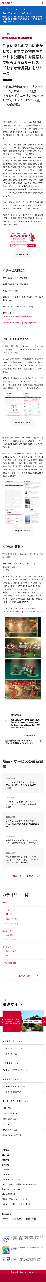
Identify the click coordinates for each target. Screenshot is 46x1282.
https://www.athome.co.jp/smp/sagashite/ (19, 323)
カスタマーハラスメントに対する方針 (16, 1204)
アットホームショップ (10, 1054)
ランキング (6, 947)
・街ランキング (10, 955)
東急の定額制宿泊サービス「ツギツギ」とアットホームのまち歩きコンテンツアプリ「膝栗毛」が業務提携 (22, 860)
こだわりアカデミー (10, 1113)
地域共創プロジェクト (10, 1130)
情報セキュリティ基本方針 (12, 1189)
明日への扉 (6, 1108)
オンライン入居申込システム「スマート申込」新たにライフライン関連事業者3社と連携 (22, 804)
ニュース (5, 1155)
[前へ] (2, 1021)
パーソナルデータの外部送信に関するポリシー (19, 1184)
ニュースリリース (9, 910)
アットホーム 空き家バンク (12, 1092)
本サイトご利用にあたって (12, 1179)
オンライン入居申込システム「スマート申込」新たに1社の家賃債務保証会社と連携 (22, 824)
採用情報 (5, 1165)
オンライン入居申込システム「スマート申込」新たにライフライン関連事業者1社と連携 (22, 785)
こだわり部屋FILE (9, 1119)
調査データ (6, 931)
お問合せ (5, 1169)
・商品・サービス (11, 919)
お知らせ (5, 902)
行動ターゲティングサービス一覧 (14, 1199)
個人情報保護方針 (9, 1194)
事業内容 (5, 1160)
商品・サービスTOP (23, 876)
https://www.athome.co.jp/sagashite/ (17, 316)
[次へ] (44, 1021)
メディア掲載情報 (9, 963)
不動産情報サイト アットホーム (14, 1086)
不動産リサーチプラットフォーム (15, 1070)
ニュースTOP (23, 975)
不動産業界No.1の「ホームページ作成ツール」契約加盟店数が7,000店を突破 (22, 841)
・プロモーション (11, 923)
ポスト (8, 80)
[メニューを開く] (43, 3)
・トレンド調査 (10, 939)
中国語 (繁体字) (17, 1219)
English (5, 1219)
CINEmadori (7, 1124)
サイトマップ (7, 1174)
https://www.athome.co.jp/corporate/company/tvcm (23, 611)
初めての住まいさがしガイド (13, 1135)
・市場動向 (8, 935)
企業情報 (5, 1150)
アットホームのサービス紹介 (13, 1048)
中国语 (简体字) (31, 1219)
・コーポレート (10, 914)
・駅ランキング (10, 951)
